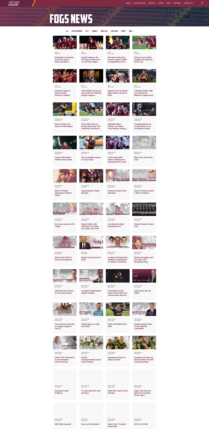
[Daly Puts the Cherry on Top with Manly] (65, 276)
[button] (202, 3)
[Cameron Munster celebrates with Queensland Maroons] (65, 76)
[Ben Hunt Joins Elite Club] (144, 142)
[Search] (197, 3)
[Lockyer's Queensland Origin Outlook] (91, 276)
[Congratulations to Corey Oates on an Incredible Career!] (144, 109)
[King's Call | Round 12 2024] (91, 242)
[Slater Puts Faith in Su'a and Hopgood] (65, 242)
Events (123, 31)
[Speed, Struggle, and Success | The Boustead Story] (144, 242)
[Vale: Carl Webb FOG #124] (118, 309)
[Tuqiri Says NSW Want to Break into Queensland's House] (118, 142)
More (130, 31)
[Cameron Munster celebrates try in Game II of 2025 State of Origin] (118, 42)
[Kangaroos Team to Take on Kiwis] (118, 342)
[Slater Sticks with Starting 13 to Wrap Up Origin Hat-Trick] (91, 209)
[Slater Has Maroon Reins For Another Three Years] (144, 376)
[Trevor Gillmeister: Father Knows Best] (65, 142)
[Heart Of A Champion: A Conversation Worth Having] (65, 342)
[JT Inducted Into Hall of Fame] (91, 376)
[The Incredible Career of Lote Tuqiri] (91, 142)
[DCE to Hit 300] (144, 409)
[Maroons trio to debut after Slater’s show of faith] (118, 76)
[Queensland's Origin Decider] (91, 176)
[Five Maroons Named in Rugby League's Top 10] (65, 309)
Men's (87, 31)
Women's (95, 31)
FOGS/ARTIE (114, 31)
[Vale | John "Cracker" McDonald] (118, 409)
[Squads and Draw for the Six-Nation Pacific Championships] (144, 342)
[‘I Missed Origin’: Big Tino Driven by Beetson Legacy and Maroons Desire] (144, 76)
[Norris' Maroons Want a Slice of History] (144, 176)
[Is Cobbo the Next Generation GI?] (118, 209)
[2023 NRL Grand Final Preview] (118, 376)
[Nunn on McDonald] (91, 409)
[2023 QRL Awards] (65, 409)
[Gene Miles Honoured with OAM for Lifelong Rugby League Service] (91, 76)
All (67, 31)
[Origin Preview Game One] (144, 209)
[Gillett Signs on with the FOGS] (91, 309)
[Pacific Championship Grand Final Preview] (91, 342)
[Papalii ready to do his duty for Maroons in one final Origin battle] (91, 42)
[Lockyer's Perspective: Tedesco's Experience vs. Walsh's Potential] (118, 242)
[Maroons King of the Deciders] (118, 176)
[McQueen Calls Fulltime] (65, 376)
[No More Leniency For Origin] (65, 209)
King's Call (104, 31)
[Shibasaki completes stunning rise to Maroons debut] (65, 42)
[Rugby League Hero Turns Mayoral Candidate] (144, 309)
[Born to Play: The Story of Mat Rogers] (65, 109)
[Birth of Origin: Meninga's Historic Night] (65, 176)
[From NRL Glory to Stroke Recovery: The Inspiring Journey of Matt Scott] (91, 109)
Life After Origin (77, 31)
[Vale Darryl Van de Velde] (144, 276)
